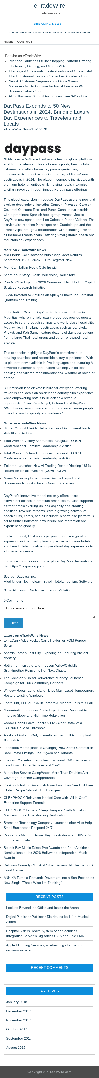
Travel (47, 581)
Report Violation (59, 590)
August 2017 (15, 1047)
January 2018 (16, 1002)
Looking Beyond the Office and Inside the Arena (42, 907)
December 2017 (18, 1011)
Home (8, 41)
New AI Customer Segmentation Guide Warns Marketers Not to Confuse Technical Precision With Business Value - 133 (47, 86)
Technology (31, 581)
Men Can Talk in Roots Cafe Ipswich (31, 267)
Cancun (56, 204)
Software (86, 581)
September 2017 (19, 1038)
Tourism (71, 581)
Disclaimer (36, 590)
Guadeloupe (69, 225)
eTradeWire (49, 5)
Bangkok (79, 327)
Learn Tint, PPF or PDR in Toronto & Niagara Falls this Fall (48, 703)
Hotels (58, 581)
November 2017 (18, 1020)
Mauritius (11, 317)
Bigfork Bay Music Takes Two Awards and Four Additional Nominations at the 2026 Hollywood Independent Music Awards (47, 853)
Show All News (15, 590)
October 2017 (16, 1029)
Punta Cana (57, 209)
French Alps (13, 230)
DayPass (45, 159)
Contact (25, 41)
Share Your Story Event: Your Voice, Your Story (39, 275)
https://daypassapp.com (28, 566)
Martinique (44, 225)
